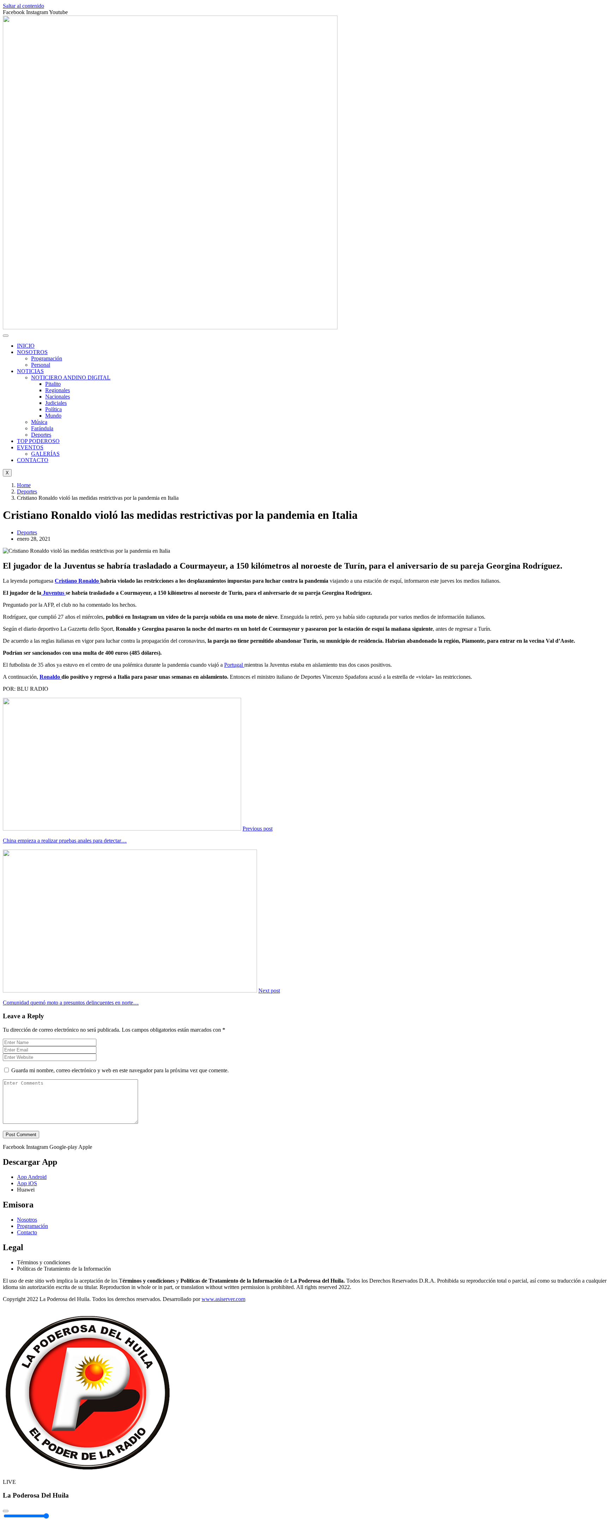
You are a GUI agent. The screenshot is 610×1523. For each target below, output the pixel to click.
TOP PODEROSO (38, 441)
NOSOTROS (32, 352)
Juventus (53, 593)
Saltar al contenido (23, 6)
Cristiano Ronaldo (77, 581)
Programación (46, 358)
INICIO (26, 346)
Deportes (41, 435)
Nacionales (57, 397)
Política (53, 409)
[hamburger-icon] (5, 336)
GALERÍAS (45, 454)
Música (39, 422)
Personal (40, 365)
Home (24, 485)
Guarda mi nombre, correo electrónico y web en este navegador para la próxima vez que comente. (120, 1070)
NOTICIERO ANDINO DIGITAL (70, 377)
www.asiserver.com (223, 1299)
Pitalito (53, 384)
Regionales (57, 390)
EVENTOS (30, 447)
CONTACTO (32, 460)
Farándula (42, 428)
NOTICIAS (30, 371)
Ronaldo (50, 677)
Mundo (53, 416)
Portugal (234, 665)
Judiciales (56, 403)
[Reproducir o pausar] (5, 1511)
